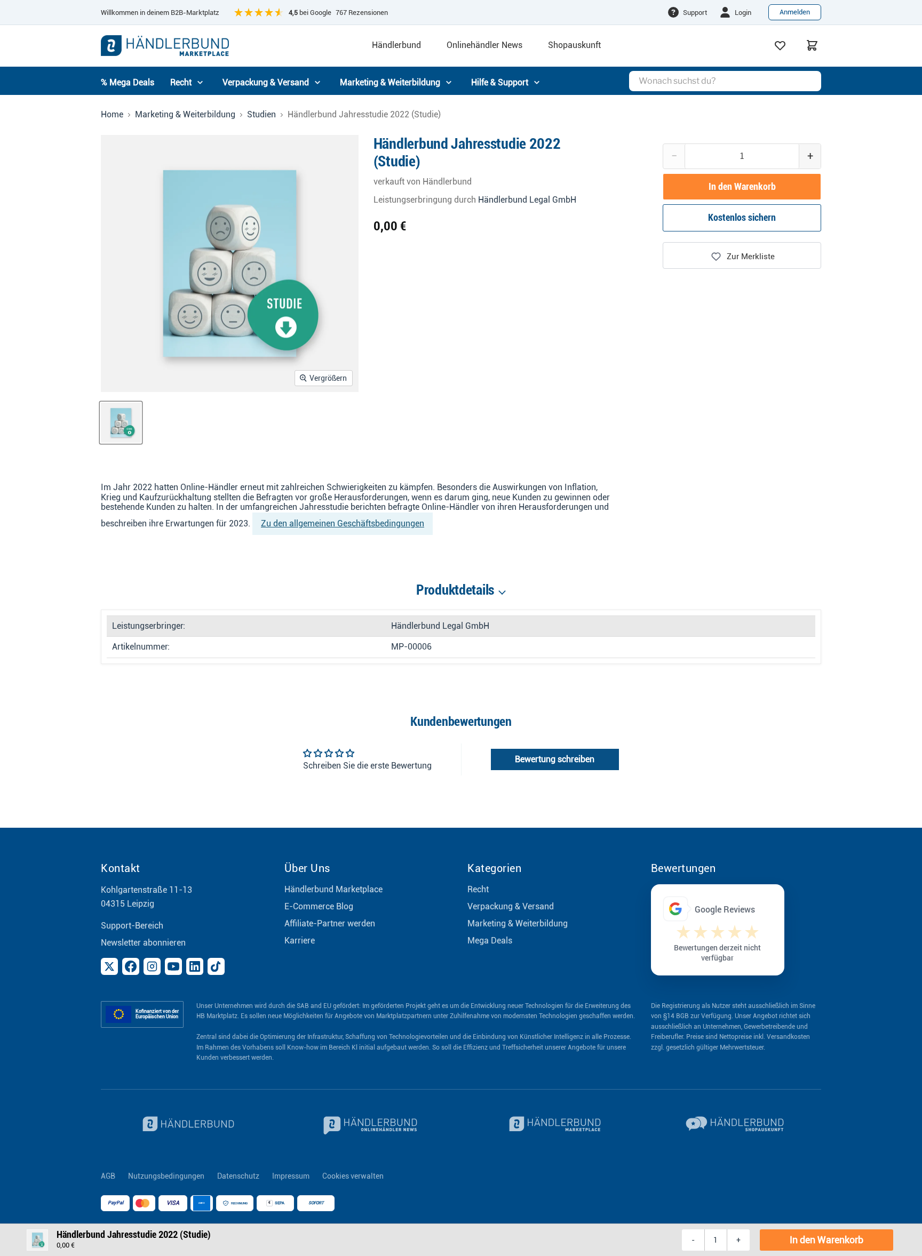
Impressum (290, 1176)
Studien (261, 114)
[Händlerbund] (186, 1125)
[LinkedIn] (194, 966)
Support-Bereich (132, 926)
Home (112, 114)
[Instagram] (152, 966)
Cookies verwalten (353, 1176)
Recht (478, 889)
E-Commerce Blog (318, 906)
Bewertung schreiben (554, 759)
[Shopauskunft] (736, 1125)
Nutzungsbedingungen (166, 1176)
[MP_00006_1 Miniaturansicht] (121, 423)
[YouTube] (173, 966)
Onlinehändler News (484, 45)
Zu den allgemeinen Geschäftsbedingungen (342, 523)
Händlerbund (396, 45)
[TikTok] (216, 966)
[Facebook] (130, 966)
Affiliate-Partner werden (329, 923)
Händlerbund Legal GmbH (527, 200)
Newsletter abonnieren (143, 943)
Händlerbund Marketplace (333, 889)
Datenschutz (238, 1176)
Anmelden (795, 12)
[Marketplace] (552, 1125)
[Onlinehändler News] (369, 1125)
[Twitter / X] (109, 966)
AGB (108, 1176)
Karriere (299, 940)
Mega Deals (489, 940)
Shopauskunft (574, 45)
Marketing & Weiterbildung (185, 114)
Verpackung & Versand (510, 906)
